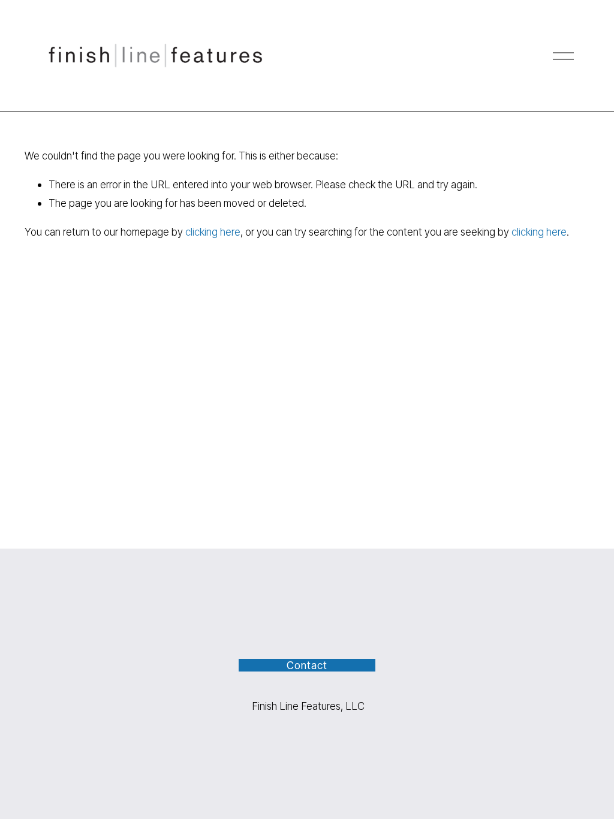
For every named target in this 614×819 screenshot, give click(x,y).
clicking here (212, 231)
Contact (307, 665)
